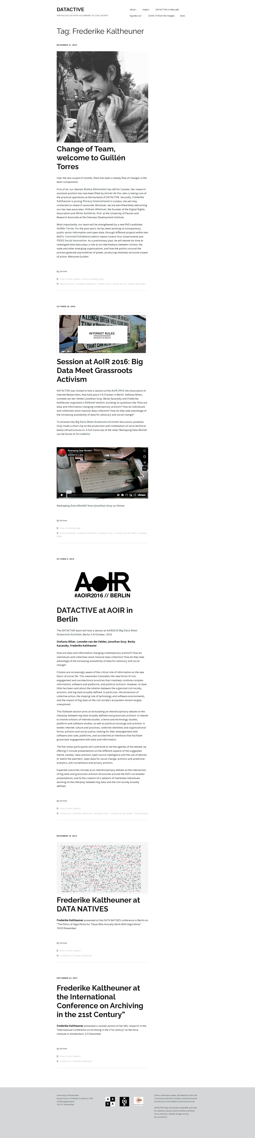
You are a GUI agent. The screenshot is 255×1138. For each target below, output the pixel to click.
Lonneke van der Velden (125, 533)
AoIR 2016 (117, 390)
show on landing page (93, 279)
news (182, 15)
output (145, 9)
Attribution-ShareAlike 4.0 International (174, 1101)
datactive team (67, 283)
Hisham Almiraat (95, 209)
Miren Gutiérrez (85, 213)
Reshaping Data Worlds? (72, 505)
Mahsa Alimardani (95, 189)
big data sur (135, 15)
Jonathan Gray (103, 505)
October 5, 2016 (65, 559)
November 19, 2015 (67, 836)
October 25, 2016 (66, 306)
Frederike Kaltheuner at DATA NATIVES (98, 904)
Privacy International (96, 201)
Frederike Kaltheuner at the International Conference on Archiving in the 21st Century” (100, 1001)
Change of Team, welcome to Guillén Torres (91, 158)
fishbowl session (95, 402)
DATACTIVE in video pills (167, 9)
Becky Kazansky (67, 533)
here (156, 1114)
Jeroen (63, 271)
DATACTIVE (70, 9)
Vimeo (120, 505)
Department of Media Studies (71, 1098)
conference (65, 813)
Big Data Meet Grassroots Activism (97, 422)
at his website (81, 434)
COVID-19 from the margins (161, 15)
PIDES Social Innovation (72, 240)
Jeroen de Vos (112, 193)
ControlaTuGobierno (78, 236)
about (132, 9)
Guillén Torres (65, 228)
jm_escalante (160, 1117)
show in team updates (70, 279)
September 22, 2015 (67, 978)
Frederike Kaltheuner (86, 283)
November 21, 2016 (67, 45)
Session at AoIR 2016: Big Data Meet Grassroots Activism (100, 370)
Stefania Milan (141, 813)
